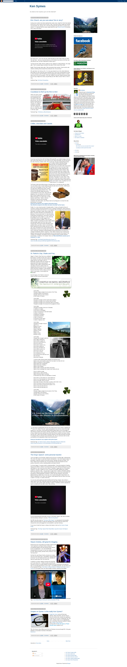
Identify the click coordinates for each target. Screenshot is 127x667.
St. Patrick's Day (41, 441)
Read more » (33, 631)
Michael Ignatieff (46, 240)
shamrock (36, 443)
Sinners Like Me (61, 27)
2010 (76, 152)
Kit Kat (51, 240)
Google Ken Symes (53, 614)
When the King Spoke (53, 517)
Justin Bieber (36, 599)
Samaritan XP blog (55, 599)
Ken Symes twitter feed (70, 653)
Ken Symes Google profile (71, 652)
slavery (39, 240)
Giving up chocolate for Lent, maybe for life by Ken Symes (44, 203)
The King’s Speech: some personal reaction (46, 455)
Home (48, 641)
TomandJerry (45, 80)
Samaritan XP (77, 134)
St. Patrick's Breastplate (50, 441)
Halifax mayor (54, 528)
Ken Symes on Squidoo (79, 137)
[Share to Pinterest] (56, 84)
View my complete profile (79, 109)
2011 (76, 150)
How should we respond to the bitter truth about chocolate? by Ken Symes (48, 204)
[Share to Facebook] (55, 84)
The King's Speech (42, 528)
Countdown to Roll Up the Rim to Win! (44, 92)
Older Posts (68, 641)
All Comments (36, 655)
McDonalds (48, 443)
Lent (42, 240)
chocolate (35, 240)
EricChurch (40, 80)
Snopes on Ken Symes (57, 622)
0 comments (46, 83)
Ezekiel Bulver (46, 239)
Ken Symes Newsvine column (72, 656)
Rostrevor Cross (41, 443)
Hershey (55, 443)
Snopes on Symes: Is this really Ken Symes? (46, 611)
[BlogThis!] (52, 84)
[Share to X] (53, 84)
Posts (35, 653)
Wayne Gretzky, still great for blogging (44, 542)
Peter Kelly (48, 528)
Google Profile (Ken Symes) (87, 108)
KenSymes (48, 112)
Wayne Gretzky (42, 599)
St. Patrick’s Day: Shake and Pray (43, 253)
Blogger (68, 663)
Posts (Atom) (38, 643)
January (78, 144)
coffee (44, 112)
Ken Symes (51, 239)
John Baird (40, 239)
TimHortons (40, 112)
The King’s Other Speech (49, 520)
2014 (76, 143)
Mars (59, 240)
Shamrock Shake (59, 441)
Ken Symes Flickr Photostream (72, 659)
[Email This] (51, 84)
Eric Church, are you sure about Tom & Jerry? (47, 20)
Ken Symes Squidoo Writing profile (73, 658)
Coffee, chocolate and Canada (41, 124)
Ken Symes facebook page (71, 655)
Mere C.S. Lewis (78, 136)
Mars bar (59, 443)
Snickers (55, 240)
